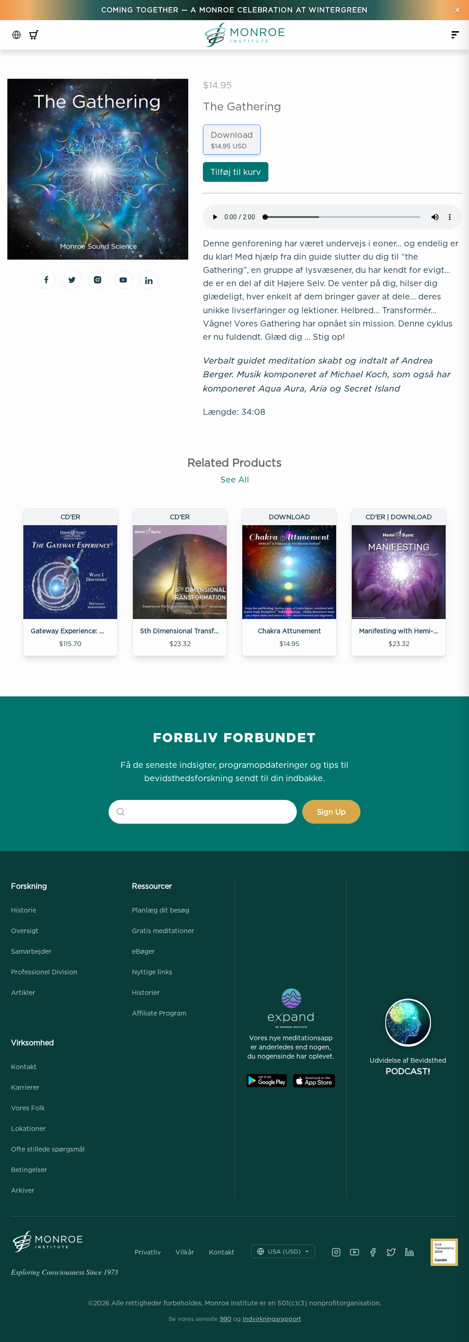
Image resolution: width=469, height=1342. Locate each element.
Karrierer (25, 1087)
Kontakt (24, 1066)
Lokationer (28, 1128)
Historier (146, 992)
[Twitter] (391, 1252)
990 (225, 1318)
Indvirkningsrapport (272, 1318)
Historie (23, 910)
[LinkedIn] (409, 1252)
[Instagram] (336, 1252)
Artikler (23, 992)
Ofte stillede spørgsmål (48, 1149)
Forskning (29, 886)
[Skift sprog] (16, 34)
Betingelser (29, 1169)
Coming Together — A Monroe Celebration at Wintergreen (234, 10)
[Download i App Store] (314, 1081)
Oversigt (24, 930)
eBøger (143, 951)
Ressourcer (152, 886)
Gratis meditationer (163, 930)
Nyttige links (152, 971)
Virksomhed (32, 1042)
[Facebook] (372, 1252)
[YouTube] (354, 1252)
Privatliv (148, 1252)
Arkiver (22, 1190)
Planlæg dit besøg (160, 910)
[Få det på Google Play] (266, 1081)
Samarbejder (31, 951)
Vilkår (184, 1252)
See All (234, 479)
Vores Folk (28, 1107)
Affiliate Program (159, 1013)
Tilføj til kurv (235, 172)
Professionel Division (44, 971)
